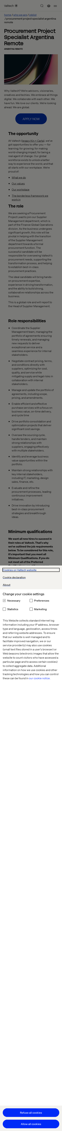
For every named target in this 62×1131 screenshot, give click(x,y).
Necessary (13, 600)
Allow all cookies (31, 1124)
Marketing (40, 609)
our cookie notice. (39, 678)
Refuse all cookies (31, 1112)
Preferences (41, 600)
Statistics (12, 609)
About (6, 584)
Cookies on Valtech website (20, 570)
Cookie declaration (14, 577)
